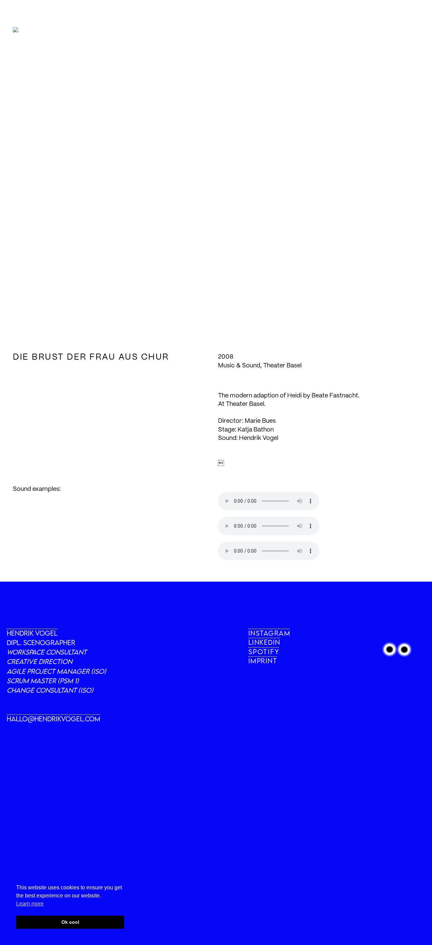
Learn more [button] (30, 904)
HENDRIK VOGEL (32, 633)
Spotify (264, 652)
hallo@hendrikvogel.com (53, 719)
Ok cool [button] (70, 922)
